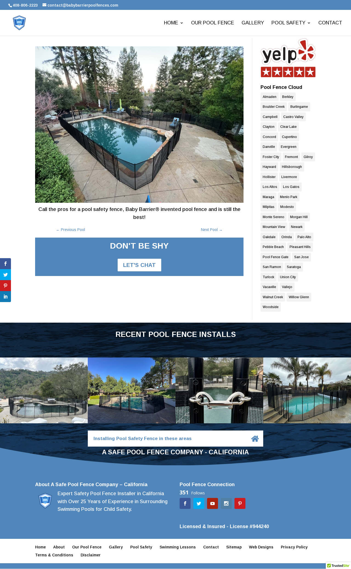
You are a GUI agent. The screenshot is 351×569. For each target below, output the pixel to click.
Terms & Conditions (54, 555)
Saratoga (294, 267)
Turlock (268, 277)
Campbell (270, 117)
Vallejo (287, 287)
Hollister (269, 177)
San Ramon (272, 267)
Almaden (269, 97)
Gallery (253, 23)
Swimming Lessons (178, 547)
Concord (269, 137)
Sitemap (234, 547)
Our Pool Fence (212, 23)
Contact (330, 23)
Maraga (268, 197)
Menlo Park (288, 197)
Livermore (289, 177)
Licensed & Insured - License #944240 (224, 526)
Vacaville (269, 287)
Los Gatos (291, 187)
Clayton (268, 127)
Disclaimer (91, 555)
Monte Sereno (273, 217)
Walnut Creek (273, 297)
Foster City (271, 157)
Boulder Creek (274, 107)
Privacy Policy (294, 547)
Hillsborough (292, 167)
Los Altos (270, 187)
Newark (296, 227)
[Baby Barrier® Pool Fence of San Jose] (288, 57)
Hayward (269, 167)
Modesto (287, 207)
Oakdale (269, 237)
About (59, 547)
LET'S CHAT (139, 265)
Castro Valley (293, 117)
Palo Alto (304, 237)
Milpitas (268, 207)
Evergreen (288, 147)
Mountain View (274, 227)
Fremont (291, 157)
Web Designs (261, 547)
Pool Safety (288, 23)
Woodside (271, 307)
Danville (269, 147)
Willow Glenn (299, 297)
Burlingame (299, 107)
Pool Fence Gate (275, 257)
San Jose (301, 257)
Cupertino (289, 137)
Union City (288, 277)
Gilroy (308, 157)
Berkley (287, 97)
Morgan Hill (299, 217)
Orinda (286, 237)
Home (171, 23)
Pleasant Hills (300, 247)
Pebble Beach (273, 247)
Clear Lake (288, 127)
